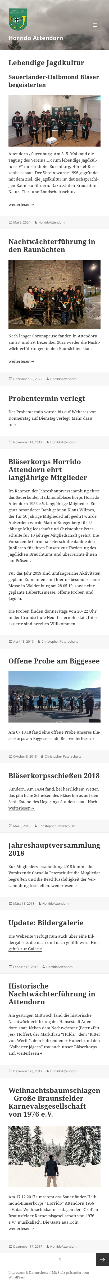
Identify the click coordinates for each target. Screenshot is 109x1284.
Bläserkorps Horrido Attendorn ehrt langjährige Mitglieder (47, 469)
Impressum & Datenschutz (28, 1272)
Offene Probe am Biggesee (54, 661)
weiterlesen (21, 204)
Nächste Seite (102, 1259)
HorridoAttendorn (51, 222)
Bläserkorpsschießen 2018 (54, 775)
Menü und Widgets (95, 30)
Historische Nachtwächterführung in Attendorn (51, 993)
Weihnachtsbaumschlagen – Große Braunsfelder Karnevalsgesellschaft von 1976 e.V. (54, 1102)
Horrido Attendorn (35, 38)
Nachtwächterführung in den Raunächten (51, 245)
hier (12, 424)
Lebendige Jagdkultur (46, 62)
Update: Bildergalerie (46, 922)
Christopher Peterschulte (60, 641)
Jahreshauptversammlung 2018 (54, 849)
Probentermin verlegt (46, 398)
